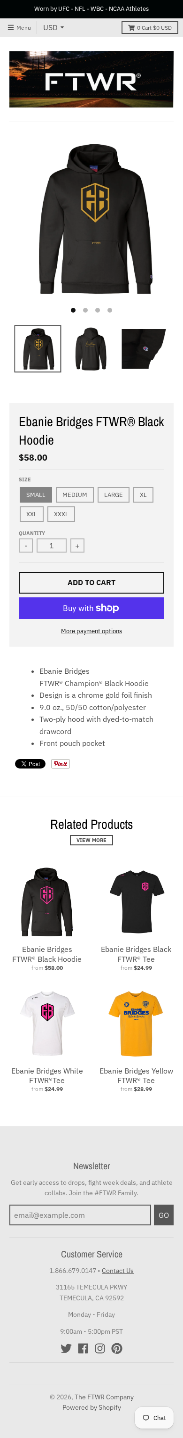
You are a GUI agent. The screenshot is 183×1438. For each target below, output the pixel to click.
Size (25, 479)
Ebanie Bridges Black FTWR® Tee (136, 954)
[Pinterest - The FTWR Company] (116, 1348)
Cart (154, 27)
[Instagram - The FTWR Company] (100, 1348)
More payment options (91, 631)
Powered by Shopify (91, 1407)
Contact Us (118, 1270)
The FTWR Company (104, 1397)
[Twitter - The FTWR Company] (66, 1348)
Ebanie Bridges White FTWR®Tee (47, 1075)
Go (164, 1215)
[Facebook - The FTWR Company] (83, 1348)
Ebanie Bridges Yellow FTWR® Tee (136, 1075)
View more (91, 840)
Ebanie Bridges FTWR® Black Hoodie (47, 954)
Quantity (32, 533)
